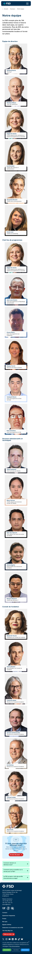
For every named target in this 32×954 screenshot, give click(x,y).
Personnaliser (25, 949)
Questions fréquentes (8, 915)
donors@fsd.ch (6, 904)
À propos (12, 9)
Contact (4, 912)
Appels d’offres (6, 924)
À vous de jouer (15, 855)
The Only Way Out (7, 930)
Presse (4, 918)
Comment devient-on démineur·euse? (9, 863)
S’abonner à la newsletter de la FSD (12, 927)
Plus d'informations (14, 946)
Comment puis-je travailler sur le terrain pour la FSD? (13, 870)
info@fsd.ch (5, 896)
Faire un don (8, 934)
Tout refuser (16, 949)
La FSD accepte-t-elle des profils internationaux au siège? (13, 877)
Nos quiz (4, 921)
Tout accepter (7, 949)
